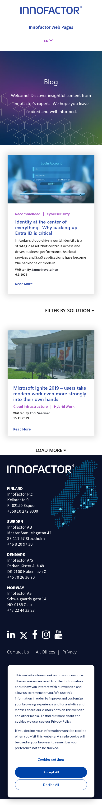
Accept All (51, 772)
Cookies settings (51, 759)
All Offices (45, 652)
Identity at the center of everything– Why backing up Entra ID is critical (46, 227)
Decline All (51, 785)
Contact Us (18, 652)
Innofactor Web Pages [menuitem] (51, 27)
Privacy (69, 652)
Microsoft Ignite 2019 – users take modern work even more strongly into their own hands (49, 393)
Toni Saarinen (40, 413)
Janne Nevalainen (45, 269)
